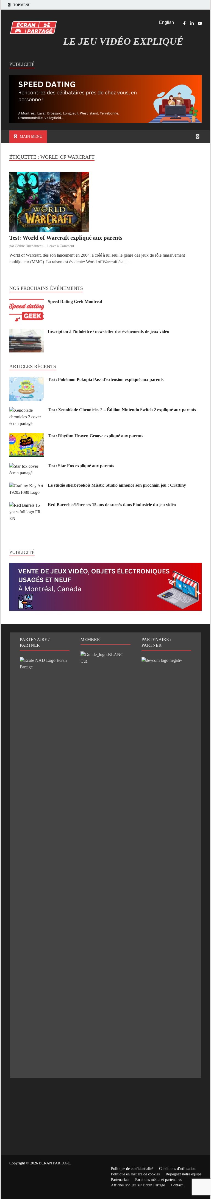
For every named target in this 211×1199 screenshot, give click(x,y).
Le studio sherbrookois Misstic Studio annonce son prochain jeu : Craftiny (117, 485)
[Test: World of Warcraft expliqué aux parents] (105, 203)
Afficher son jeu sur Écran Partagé (138, 1185)
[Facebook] (184, 23)
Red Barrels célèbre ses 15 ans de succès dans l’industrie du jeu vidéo (112, 504)
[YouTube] (199, 23)
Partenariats (120, 1180)
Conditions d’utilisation (177, 1169)
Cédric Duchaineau (29, 246)
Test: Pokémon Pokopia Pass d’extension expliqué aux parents (105, 379)
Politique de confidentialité (132, 1169)
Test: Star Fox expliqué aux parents (81, 465)
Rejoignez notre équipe (183, 1174)
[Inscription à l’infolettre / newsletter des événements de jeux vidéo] (26, 332)
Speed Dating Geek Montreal (75, 301)
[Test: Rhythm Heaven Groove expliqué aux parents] (26, 436)
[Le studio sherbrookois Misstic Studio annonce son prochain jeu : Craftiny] (26, 485)
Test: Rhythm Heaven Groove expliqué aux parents (95, 435)
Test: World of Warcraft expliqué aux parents (65, 237)
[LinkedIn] (192, 23)
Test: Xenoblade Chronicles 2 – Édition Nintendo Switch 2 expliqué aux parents (122, 409)
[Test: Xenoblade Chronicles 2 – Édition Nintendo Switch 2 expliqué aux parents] (26, 410)
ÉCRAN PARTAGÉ (54, 1163)
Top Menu (21, 5)
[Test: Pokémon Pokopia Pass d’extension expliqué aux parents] (26, 380)
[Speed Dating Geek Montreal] (26, 302)
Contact (177, 1185)
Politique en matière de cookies (135, 1174)
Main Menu (31, 137)
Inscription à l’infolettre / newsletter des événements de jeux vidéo (108, 331)
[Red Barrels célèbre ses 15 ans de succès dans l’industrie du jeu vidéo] (26, 505)
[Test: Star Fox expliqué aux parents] (26, 466)
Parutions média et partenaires (158, 1180)
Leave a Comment (60, 246)
